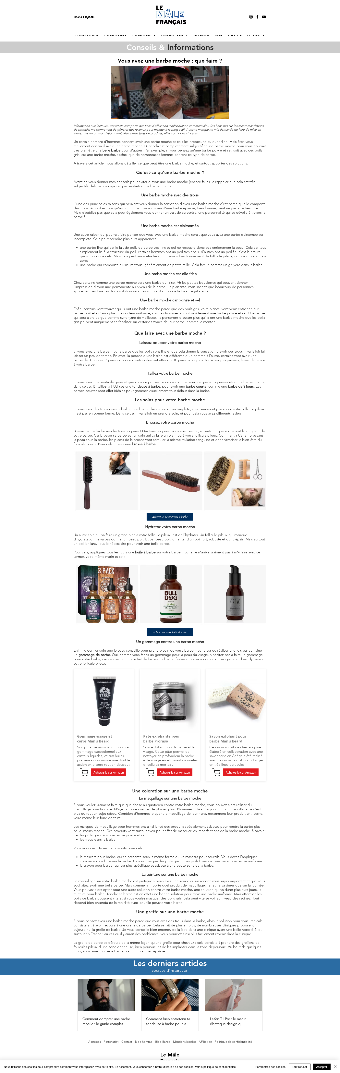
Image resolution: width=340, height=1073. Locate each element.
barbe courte (196, 386)
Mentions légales (184, 1041)
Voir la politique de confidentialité (215, 1067)
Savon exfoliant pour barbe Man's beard (227, 739)
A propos (94, 1041)
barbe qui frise (163, 282)
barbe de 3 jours (241, 386)
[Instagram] (251, 17)
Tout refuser (299, 1067)
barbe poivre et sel (216, 150)
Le (164, 1055)
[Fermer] (335, 1067)
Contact (127, 1041)
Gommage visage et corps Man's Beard (94, 739)
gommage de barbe (94, 655)
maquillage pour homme (93, 809)
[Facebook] (257, 17)
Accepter (321, 1067)
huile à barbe (145, 552)
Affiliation (205, 1041)
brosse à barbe (144, 444)
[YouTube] (264, 17)
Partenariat (111, 1041)
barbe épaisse (184, 208)
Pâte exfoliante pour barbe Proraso (161, 739)
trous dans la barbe (115, 409)
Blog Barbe (162, 1041)
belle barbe (111, 150)
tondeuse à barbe (146, 386)
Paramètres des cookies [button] (270, 1067)
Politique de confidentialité (233, 1041)
